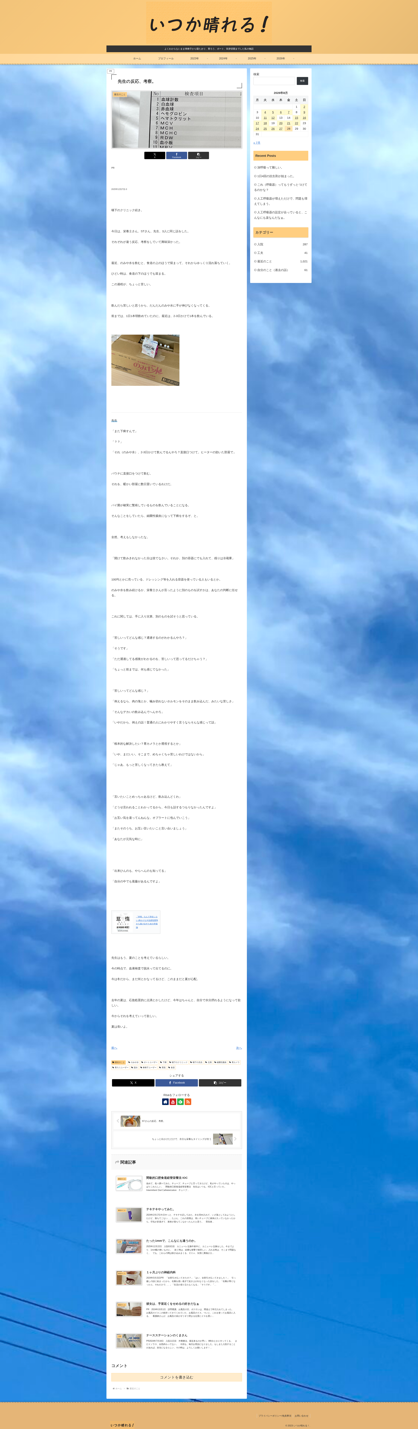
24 (257, 128)
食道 (173, 1067)
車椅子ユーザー (149, 1067)
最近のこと (120, 1062)
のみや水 (135, 1062)
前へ (114, 1048)
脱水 (136, 1067)
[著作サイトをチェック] (165, 1101)
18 (265, 123)
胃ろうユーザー (122, 1067)
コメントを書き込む (176, 1377)
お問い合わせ (301, 1415)
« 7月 (256, 142)
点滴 (210, 1062)
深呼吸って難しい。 (270, 167)
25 (265, 128)
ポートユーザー (150, 1062)
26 (273, 128)
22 (296, 123)
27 (280, 128)
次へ (239, 1048)
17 (257, 123)
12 (273, 117)
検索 (256, 74)
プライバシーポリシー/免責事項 (275, 1415)
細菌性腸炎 (221, 1062)
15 (296, 117)
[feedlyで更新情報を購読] (180, 1101)
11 (265, 117)
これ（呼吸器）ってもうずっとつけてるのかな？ (280, 187)
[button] (198, 155)
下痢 (165, 1062)
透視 (164, 1067)
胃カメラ (236, 1062)
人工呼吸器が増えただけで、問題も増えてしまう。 (280, 201)
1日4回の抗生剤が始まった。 (276, 176)
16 (304, 117)
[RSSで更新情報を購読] (188, 1101)
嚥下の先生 (197, 1062)
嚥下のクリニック (179, 1062)
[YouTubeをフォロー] (173, 1101)
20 (280, 123)
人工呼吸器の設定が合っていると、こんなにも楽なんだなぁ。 (280, 215)
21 (288, 123)
